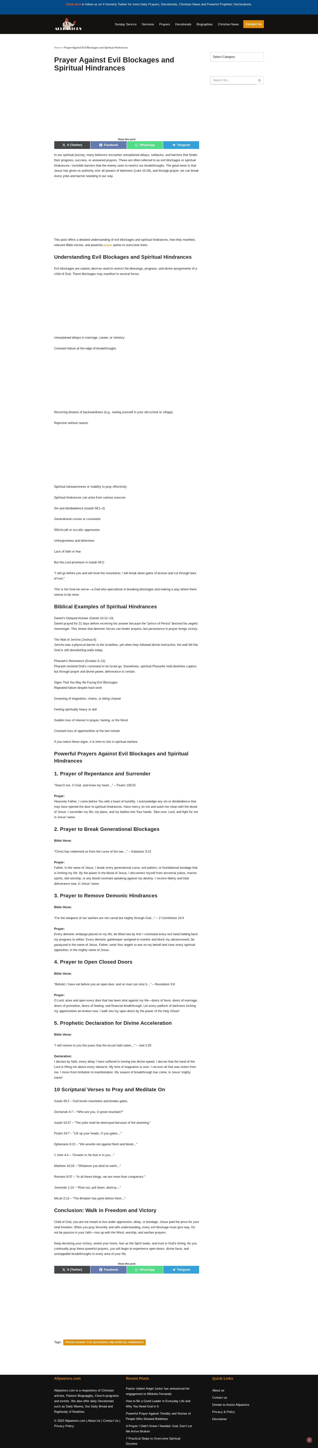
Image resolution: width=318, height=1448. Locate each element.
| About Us (93, 1420)
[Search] (260, 80)
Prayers (164, 24)
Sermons (148, 24)
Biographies (205, 24)
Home (57, 47)
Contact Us (253, 24)
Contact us (219, 1397)
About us (218, 1390)
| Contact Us (110, 1420)
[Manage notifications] (309, 1440)
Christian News (228, 24)
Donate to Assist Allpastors (230, 1405)
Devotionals (183, 24)
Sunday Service (126, 24)
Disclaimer (219, 1419)
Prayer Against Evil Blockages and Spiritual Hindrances (104, 1342)
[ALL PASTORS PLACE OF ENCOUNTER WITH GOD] (68, 24)
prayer (107, 245)
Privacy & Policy (223, 1412)
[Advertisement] (126, 108)
